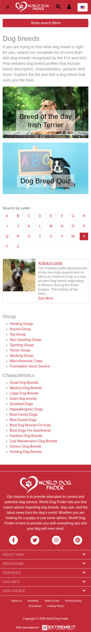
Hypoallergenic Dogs (26, 409)
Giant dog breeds (23, 398)
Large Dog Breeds (24, 393)
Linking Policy (55, 606)
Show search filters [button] (46, 23)
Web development (27, 627)
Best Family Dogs (24, 414)
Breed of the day (45, 116)
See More (45, 298)
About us (16, 600)
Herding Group (21, 324)
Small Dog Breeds (24, 383)
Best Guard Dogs (23, 420)
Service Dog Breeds (25, 446)
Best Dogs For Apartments (30, 430)
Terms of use (51, 600)
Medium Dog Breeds (26, 388)
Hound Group (20, 329)
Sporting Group (22, 345)
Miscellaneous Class (26, 361)
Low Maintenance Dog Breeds (33, 441)
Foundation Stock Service (30, 366)
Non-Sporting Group (25, 340)
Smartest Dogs (21, 404)
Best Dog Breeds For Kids (30, 425)
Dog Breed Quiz (45, 181)
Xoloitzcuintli (50, 263)
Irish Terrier (45, 125)
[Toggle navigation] (7, 7)
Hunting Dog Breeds (26, 452)
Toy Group (18, 334)
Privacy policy (73, 600)
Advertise (33, 600)
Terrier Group (20, 350)
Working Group (21, 356)
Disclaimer (35, 606)
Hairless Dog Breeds (26, 436)
